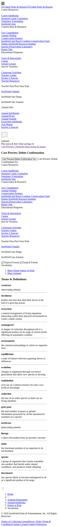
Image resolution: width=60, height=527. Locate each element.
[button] (4, 134)
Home (10, 494)
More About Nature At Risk (20, 270)
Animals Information (17, 499)
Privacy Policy (35, 521)
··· (8, 497)
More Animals (14, 273)
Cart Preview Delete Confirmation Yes (19, 159)
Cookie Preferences (37, 524)
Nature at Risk (14, 505)
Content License (20, 524)
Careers (24, 521)
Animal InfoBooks (16, 502)
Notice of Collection (11, 521)
